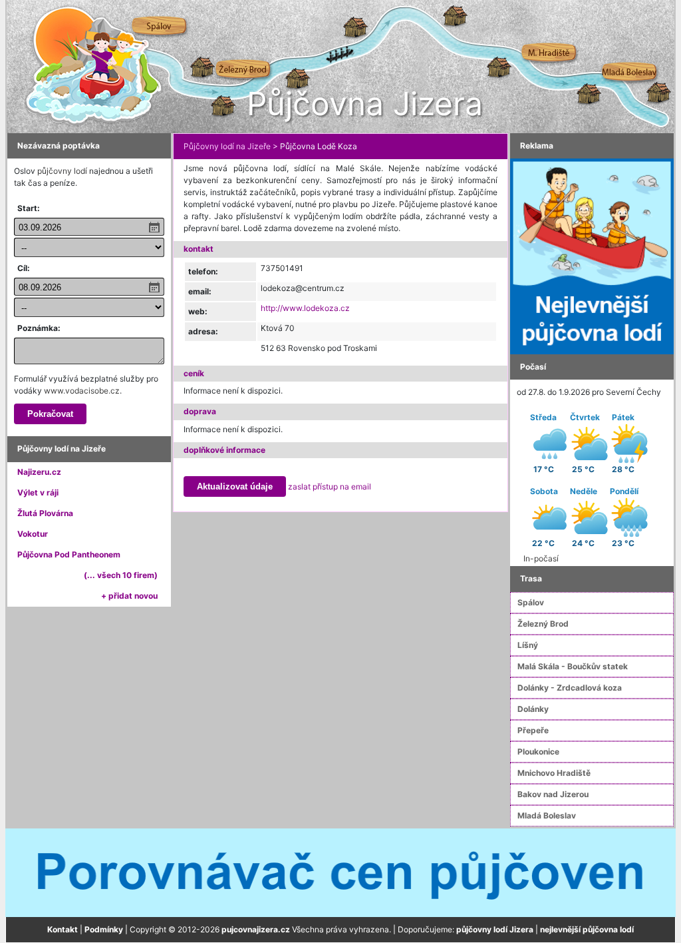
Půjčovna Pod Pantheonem (68, 554)
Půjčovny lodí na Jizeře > (231, 146)
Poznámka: (39, 328)
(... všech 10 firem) (121, 575)
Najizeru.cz (39, 472)
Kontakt (62, 929)
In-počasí (541, 558)
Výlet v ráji (38, 492)
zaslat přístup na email (329, 486)
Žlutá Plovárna (45, 513)
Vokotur (32, 534)
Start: (28, 208)
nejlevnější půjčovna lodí (587, 929)
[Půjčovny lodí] (592, 255)
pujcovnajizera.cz (255, 929)
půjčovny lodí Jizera (494, 929)
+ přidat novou (129, 596)
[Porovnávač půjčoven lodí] (340, 872)
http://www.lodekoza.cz (305, 308)
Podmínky (103, 929)
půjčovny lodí (62, 171)
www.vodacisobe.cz (82, 391)
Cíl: (23, 268)
